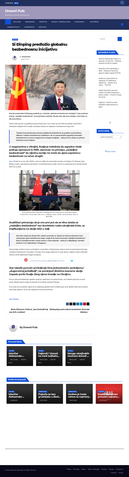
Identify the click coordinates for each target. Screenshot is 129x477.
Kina (10, 161)
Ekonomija (30, 22)
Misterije (94, 22)
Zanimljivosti (13, 27)
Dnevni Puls (14, 11)
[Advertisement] (64, 421)
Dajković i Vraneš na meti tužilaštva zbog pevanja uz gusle (108, 105)
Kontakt (43, 27)
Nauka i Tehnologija (61, 22)
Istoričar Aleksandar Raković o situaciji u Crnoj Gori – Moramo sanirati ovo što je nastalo (110, 61)
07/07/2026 (43, 400)
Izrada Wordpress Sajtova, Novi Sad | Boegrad (18, 472)
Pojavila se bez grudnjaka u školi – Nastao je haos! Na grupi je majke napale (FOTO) (110, 71)
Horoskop (80, 22)
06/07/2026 (73, 400)
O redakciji (29, 27)
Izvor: (11, 299)
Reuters (16, 299)
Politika (17, 22)
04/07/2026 (103, 400)
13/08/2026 (13, 400)
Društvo (43, 22)
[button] (118, 24)
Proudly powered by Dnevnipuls (14, 470)
